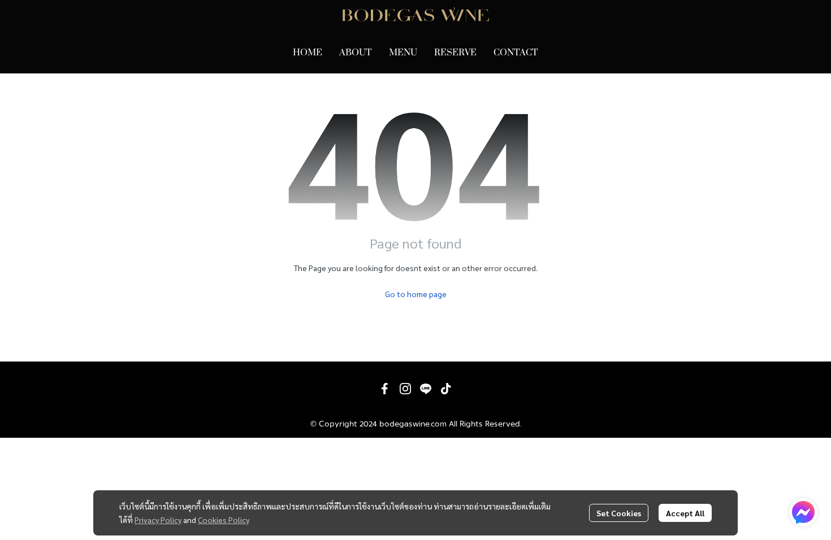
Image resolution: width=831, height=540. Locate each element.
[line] (426, 389)
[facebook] (385, 389)
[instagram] (405, 389)
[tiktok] (446, 389)
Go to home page (416, 294)
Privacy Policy (158, 520)
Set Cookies (618, 513)
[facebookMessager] (803, 512)
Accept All (685, 513)
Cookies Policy (223, 520)
